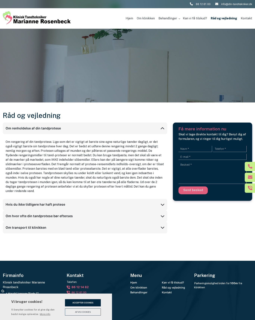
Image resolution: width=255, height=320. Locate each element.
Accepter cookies (82, 302)
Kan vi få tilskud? (173, 282)
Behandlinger (138, 292)
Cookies (3, 291)
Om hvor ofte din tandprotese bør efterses (39, 216)
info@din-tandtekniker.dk (236, 4)
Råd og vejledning (173, 287)
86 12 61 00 (203, 4)
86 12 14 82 (80, 287)
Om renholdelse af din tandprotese (33, 128)
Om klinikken (138, 287)
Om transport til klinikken (26, 227)
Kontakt (167, 292)
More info (45, 314)
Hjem (133, 282)
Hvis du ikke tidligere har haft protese (35, 204)
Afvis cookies (83, 312)
